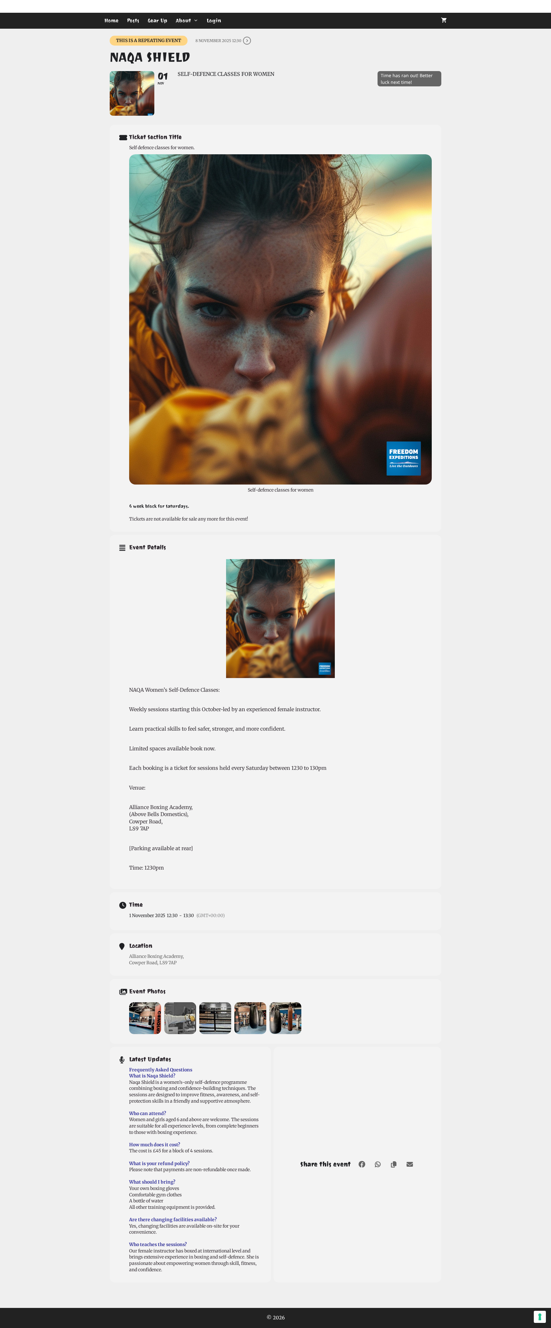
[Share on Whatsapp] (378, 1164)
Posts (133, 20)
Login (214, 20)
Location (140, 946)
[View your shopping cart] (444, 21)
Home (111, 20)
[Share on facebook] (362, 1164)
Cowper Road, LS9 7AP (153, 963)
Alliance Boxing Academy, (156, 956)
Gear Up (157, 20)
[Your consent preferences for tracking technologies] (540, 1317)
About (183, 20)
